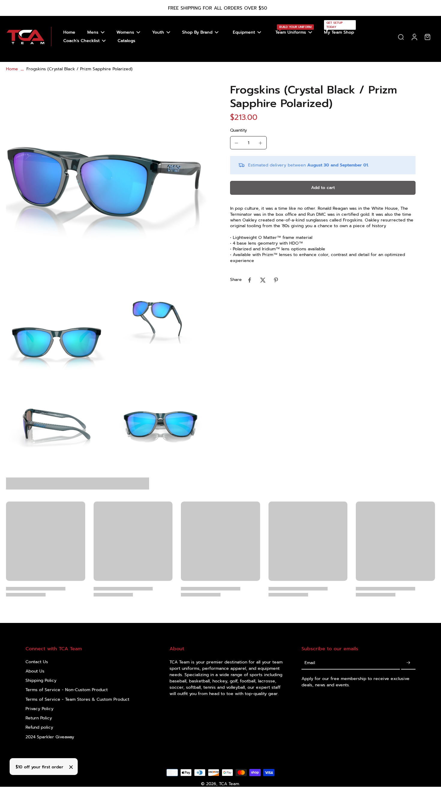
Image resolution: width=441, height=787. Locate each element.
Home (12, 69)
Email (309, 663)
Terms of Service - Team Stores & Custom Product (77, 699)
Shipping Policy (41, 680)
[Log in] (414, 36)
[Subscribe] (408, 663)
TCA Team (229, 784)
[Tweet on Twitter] (262, 280)
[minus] (236, 143)
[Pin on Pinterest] (276, 280)
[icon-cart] (427, 37)
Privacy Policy (39, 709)
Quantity (238, 130)
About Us (35, 671)
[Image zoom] (108, 185)
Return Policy (39, 718)
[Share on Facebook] (249, 280)
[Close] (71, 767)
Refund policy (39, 727)
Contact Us (37, 662)
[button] (323, 188)
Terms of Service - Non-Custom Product (67, 690)
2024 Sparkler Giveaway (50, 737)
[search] (400, 37)
